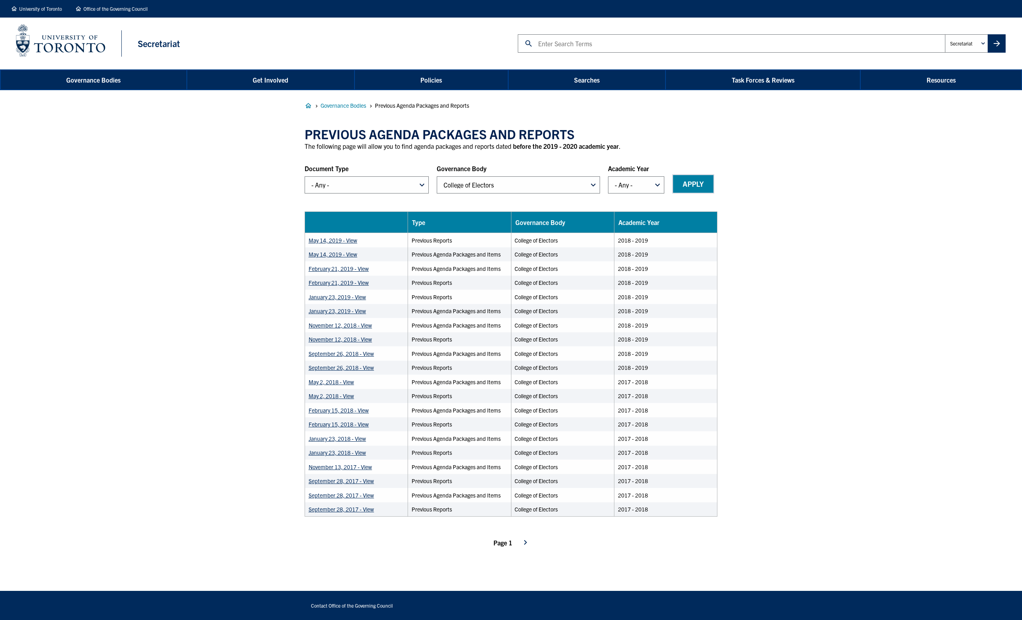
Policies (431, 80)
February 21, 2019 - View (339, 268)
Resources (941, 80)
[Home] (69, 43)
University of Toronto (40, 9)
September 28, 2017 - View (341, 480)
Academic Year (628, 168)
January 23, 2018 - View (337, 438)
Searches (587, 80)
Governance (308, 105)
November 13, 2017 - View (340, 466)
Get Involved (270, 80)
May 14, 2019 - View (333, 240)
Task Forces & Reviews (763, 80)
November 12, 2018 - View (340, 325)
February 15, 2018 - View (339, 410)
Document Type (327, 168)
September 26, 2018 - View (341, 353)
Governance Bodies (93, 80)
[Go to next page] (525, 542)
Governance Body (462, 168)
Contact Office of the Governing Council (352, 605)
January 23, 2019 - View (337, 296)
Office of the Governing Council (115, 9)
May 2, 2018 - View (331, 381)
